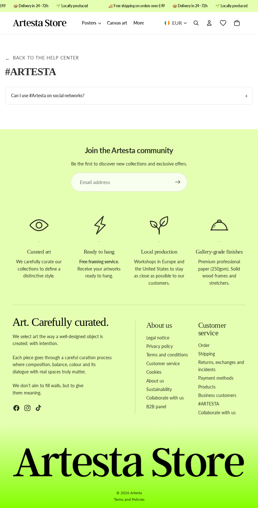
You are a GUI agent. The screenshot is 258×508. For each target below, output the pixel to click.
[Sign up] (177, 182)
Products (207, 386)
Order (204, 345)
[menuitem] (138, 23)
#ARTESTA (208, 403)
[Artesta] (44, 23)
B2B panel (156, 406)
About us (155, 380)
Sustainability (159, 389)
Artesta (136, 492)
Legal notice (157, 337)
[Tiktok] (38, 408)
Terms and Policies (129, 499)
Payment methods (215, 378)
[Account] (209, 23)
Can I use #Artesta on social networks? (47, 95)
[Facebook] (16, 408)
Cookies (153, 372)
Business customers (217, 395)
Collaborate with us (165, 397)
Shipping (206, 353)
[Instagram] (27, 408)
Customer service (163, 363)
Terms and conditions (167, 354)
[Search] (196, 23)
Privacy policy (159, 346)
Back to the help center (42, 58)
